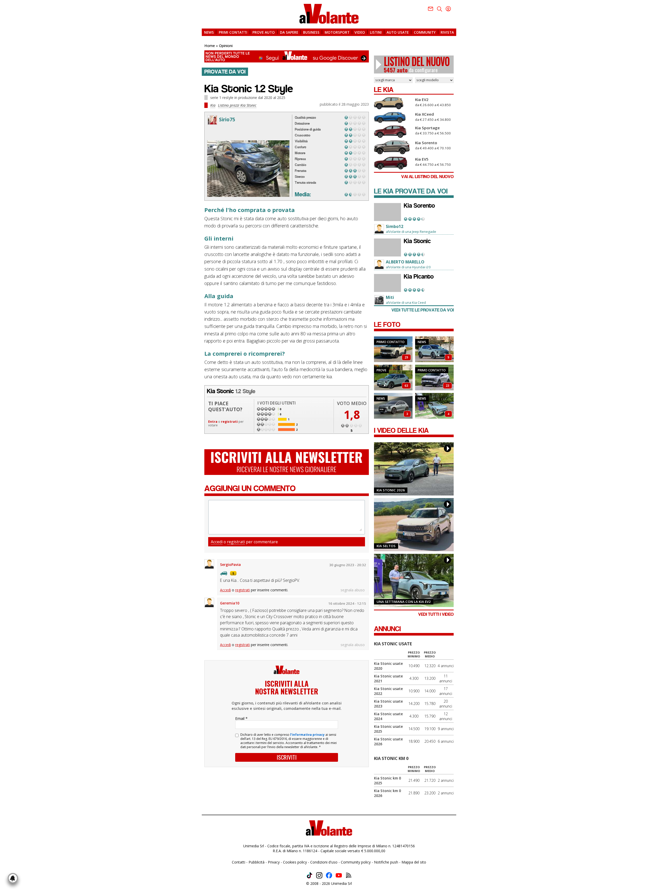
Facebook (329, 875)
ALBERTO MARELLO (405, 262)
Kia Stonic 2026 (391, 490)
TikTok (309, 875)
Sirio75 (227, 119)
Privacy (274, 862)
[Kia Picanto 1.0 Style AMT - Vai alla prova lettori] (387, 283)
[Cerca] (439, 9)
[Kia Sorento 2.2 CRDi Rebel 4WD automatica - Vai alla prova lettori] (387, 212)
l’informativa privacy (307, 734)
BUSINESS (311, 32)
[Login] (448, 8)
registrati (229, 421)
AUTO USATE (398, 32)
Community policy (356, 862)
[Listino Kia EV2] (393, 103)
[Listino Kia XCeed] (393, 117)
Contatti (238, 862)
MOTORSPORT (337, 32)
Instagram (319, 875)
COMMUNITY (425, 32)
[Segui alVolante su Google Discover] (286, 56)
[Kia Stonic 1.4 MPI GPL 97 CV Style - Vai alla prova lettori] (387, 247)
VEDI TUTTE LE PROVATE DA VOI (422, 310)
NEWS (209, 32)
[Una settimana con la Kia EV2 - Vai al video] (414, 580)
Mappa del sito (413, 862)
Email (241, 718)
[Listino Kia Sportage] (393, 131)
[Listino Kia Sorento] (393, 147)
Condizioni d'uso (323, 862)
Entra (212, 421)
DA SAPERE (289, 32)
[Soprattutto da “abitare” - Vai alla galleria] (393, 349)
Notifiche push (386, 862)
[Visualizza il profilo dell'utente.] (212, 120)
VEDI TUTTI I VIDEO (436, 614)
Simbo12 (394, 226)
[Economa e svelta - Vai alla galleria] (393, 377)
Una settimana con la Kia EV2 (404, 601)
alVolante (329, 14)
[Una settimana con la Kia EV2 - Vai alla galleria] (434, 406)
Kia (212, 105)
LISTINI (376, 32)
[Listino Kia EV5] (393, 163)
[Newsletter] (430, 9)
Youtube (339, 875)
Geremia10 (229, 603)
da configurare (416, 65)
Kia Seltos (386, 546)
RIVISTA (447, 32)
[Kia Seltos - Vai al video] (414, 524)
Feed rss (348, 875)
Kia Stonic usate (393, 644)
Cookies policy (295, 862)
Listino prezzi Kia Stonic (237, 105)
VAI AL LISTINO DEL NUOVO (427, 176)
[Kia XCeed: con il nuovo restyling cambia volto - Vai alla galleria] (393, 406)
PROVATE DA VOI (224, 71)
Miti (390, 297)
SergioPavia (230, 564)
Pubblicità (256, 862)
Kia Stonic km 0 (391, 758)
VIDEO (359, 32)
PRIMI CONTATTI (233, 32)
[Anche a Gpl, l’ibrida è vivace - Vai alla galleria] (434, 377)
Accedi (217, 542)
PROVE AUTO (263, 32)
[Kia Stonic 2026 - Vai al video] (414, 468)
